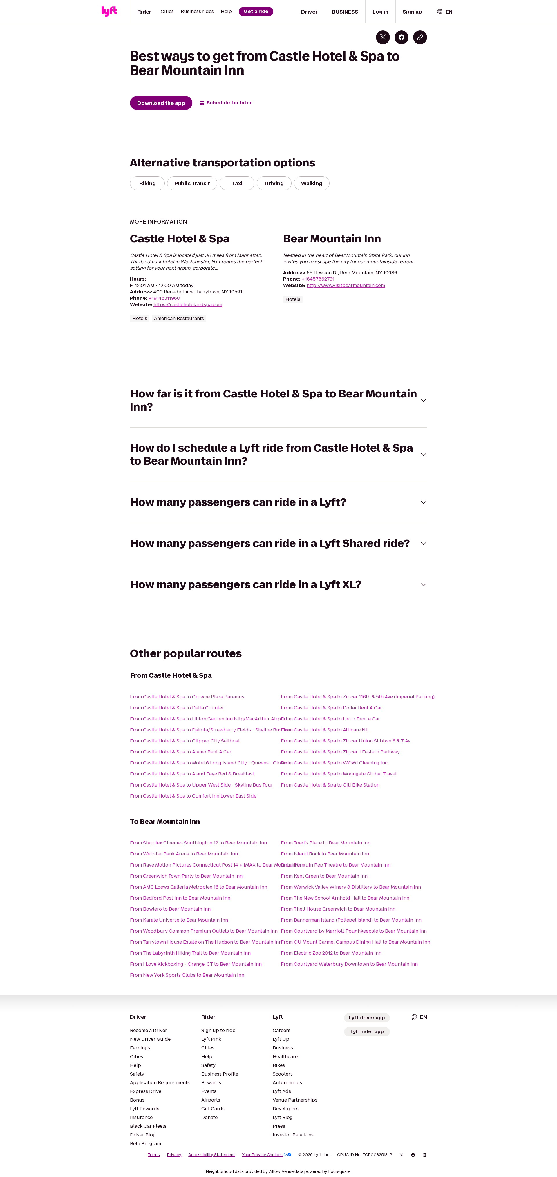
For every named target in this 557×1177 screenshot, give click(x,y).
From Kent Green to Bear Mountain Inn (324, 876)
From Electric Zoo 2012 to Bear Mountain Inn (331, 953)
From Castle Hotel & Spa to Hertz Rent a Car (330, 718)
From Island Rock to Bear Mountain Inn (325, 854)
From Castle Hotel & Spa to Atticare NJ (324, 729)
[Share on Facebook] (401, 37)
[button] (278, 400)
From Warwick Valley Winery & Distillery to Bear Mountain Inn (351, 887)
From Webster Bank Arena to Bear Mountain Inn (184, 854)
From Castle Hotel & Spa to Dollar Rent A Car (331, 707)
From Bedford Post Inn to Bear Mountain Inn (180, 898)
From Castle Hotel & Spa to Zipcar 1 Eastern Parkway (340, 752)
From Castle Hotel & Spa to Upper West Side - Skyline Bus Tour (201, 785)
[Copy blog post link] (420, 37)
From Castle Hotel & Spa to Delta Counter (177, 707)
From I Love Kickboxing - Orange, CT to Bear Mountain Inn (196, 964)
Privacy (174, 1155)
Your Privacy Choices (262, 1155)
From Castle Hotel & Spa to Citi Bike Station (330, 785)
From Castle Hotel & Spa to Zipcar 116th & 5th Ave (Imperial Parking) (358, 696)
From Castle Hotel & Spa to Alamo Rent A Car (181, 752)
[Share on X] (383, 37)
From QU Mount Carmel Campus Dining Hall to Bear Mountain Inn (355, 942)
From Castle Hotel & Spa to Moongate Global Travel (339, 774)
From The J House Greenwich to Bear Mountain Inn (338, 909)
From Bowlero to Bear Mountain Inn (170, 909)
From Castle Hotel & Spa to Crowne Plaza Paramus (187, 696)
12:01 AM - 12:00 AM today (164, 285)
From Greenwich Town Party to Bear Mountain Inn (186, 876)
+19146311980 (164, 298)
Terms (154, 1155)
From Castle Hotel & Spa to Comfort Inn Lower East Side (193, 796)
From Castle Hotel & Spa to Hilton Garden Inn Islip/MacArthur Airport (208, 718)
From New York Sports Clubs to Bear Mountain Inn (187, 975)
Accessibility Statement (211, 1155)
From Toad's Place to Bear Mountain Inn (325, 843)
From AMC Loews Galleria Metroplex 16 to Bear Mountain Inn (198, 887)
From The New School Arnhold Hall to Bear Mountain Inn (345, 898)
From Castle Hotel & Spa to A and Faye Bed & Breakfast (192, 774)
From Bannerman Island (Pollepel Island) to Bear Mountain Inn (351, 920)
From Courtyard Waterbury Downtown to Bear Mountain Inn (349, 964)
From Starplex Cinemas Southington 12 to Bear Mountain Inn (198, 843)
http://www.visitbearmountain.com (346, 285)
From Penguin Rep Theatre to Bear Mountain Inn (335, 865)
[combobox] (444, 11)
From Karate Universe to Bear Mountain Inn (179, 920)
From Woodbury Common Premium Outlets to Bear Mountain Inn (204, 931)
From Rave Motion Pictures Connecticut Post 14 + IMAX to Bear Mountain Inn (217, 865)
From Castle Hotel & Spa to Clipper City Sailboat (185, 741)
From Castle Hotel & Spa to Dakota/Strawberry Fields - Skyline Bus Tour (211, 729)
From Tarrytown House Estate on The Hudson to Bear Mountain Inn (206, 942)
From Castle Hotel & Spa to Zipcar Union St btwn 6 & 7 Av (345, 741)
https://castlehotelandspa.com (187, 304)
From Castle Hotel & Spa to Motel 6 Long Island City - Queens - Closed (209, 763)
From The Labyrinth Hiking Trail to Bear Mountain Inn (190, 953)
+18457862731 (318, 279)
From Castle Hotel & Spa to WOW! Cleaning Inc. (334, 763)
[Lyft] (109, 11)
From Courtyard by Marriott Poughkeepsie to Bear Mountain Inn (354, 931)
